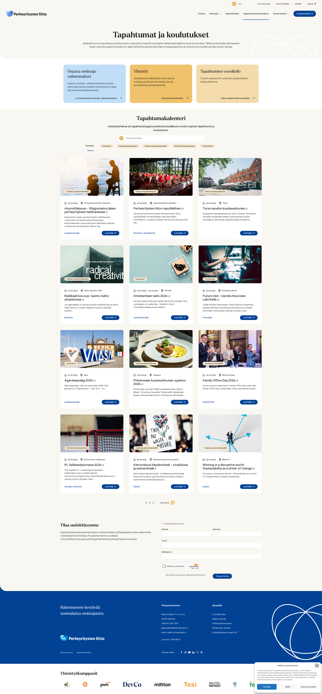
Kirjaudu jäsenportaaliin (224, 632)
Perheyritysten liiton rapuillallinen (158, 208)
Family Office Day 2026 (220, 380)
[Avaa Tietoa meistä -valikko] (287, 13)
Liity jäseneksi (218, 614)
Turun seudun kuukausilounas (225, 208)
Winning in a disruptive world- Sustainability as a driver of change (228, 466)
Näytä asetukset (308, 687)
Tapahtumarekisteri (83, 652)
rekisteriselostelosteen (195, 575)
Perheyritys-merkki (221, 628)
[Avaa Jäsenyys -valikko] (220, 13)
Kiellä (287, 687)
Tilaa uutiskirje (222, 576)
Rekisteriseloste (66, 652)
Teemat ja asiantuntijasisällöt (155, 146)
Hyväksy (267, 687)
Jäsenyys (213, 13)
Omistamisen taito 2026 (151, 296)
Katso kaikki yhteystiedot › (174, 632)
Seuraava (164, 503)
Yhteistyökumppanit (222, 623)
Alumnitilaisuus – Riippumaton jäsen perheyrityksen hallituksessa (90, 210)
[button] (317, 665)
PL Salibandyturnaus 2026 (84, 465)
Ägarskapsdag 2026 (79, 380)
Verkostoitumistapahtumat (184, 146)
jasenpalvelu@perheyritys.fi (174, 628)
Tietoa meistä (279, 13)
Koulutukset (106, 146)
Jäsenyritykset (219, 619)
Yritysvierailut (207, 146)
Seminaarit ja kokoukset (128, 146)
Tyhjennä (90, 150)
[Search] (234, 4)
